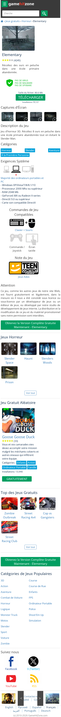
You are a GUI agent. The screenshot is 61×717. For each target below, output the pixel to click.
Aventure (6, 592)
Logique (5, 609)
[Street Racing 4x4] (28, 503)
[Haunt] (28, 349)
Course (33, 580)
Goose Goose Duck (18, 436)
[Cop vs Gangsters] (47, 503)
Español (37, 707)
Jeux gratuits (12, 21)
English (9, 707)
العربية (16, 710)
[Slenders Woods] (47, 349)
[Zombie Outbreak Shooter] (9, 503)
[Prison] (9, 372)
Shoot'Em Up (36, 615)
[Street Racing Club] (9, 527)
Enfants (33, 592)
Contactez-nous (33, 696)
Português (30, 710)
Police (32, 609)
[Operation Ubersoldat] (12, 698)
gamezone (21, 3)
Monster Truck (9, 615)
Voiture (5, 638)
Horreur (26, 21)
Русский (23, 707)
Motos (4, 620)
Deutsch (45, 710)
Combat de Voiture (12, 597)
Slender (5, 626)
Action (4, 586)
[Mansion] (49, 698)
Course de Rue (37, 586)
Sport (4, 632)
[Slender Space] (9, 349)
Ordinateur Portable (40, 603)
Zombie (5, 643)
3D (2, 580)
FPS (31, 597)
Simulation (35, 620)
